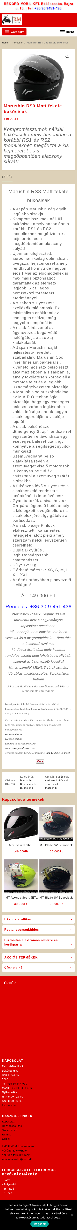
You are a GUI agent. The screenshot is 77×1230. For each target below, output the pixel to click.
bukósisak (62, 776)
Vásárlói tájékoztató (14, 1150)
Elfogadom (39, 1223)
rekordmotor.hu (14, 734)
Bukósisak (26, 787)
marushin (51, 787)
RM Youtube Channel (58, 752)
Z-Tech (8, 1193)
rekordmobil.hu (13, 738)
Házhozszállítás (12, 1126)
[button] (67, 56)
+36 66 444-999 (17, 1083)
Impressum (9, 1105)
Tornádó (9, 1188)
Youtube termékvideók (16, 1155)
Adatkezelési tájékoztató (17, 1159)
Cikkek (6, 1139)
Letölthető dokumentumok (18, 1146)
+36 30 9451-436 (48, 8)
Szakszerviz (9, 1130)
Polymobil (10, 1184)
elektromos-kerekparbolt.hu (20, 743)
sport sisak (52, 784)
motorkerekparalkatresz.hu (20, 748)
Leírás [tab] (7, 176)
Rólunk (6, 1134)
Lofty (7, 1180)
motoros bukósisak (57, 780)
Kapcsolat (8, 1121)
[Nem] (72, 1215)
